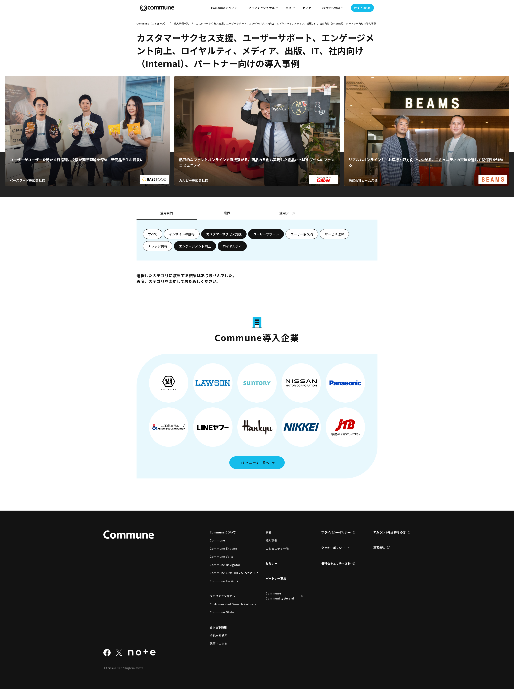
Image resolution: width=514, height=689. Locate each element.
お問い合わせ (362, 8)
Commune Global (223, 612)
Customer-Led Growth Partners (229, 604)
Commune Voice (222, 557)
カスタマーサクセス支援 (224, 234)
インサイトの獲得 (182, 234)
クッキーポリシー (333, 548)
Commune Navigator (225, 565)
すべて (152, 234)
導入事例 (271, 540)
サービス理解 (334, 234)
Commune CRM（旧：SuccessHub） (229, 573)
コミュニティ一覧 (277, 549)
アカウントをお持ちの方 (389, 532)
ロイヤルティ (232, 246)
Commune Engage (223, 549)
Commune (217, 540)
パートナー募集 (276, 578)
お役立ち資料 (218, 635)
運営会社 (379, 547)
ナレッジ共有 (157, 246)
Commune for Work (224, 581)
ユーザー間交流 (302, 234)
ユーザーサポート (266, 234)
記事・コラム (218, 643)
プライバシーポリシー (336, 532)
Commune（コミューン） (152, 23)
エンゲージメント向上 (195, 246)
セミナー (308, 8)
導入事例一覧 (181, 23)
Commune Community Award (280, 595)
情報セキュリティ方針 (336, 563)
